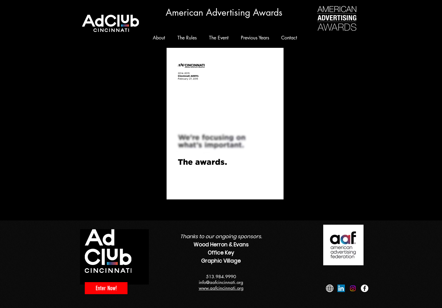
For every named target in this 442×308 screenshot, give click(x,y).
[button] (225, 134)
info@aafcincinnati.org (221, 282)
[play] (307, 204)
